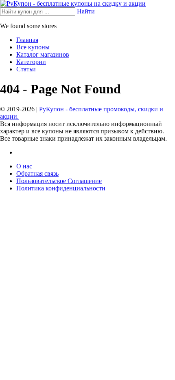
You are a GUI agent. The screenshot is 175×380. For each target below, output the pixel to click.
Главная (27, 39)
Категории (31, 61)
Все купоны (33, 47)
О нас (24, 166)
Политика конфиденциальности (60, 188)
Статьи (26, 69)
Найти (86, 11)
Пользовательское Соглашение (59, 180)
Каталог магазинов (42, 54)
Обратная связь (37, 173)
